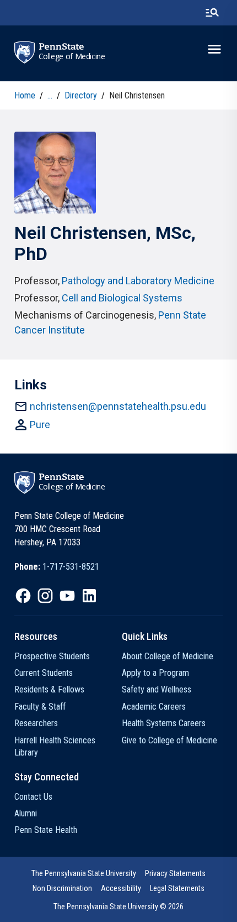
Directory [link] (80, 95)
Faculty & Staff (40, 706)
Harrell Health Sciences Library (54, 746)
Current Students (43, 673)
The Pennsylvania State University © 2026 (118, 906)
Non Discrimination (62, 888)
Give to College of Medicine (169, 740)
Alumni (25, 813)
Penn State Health (45, 830)
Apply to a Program (155, 673)
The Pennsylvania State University (83, 873)
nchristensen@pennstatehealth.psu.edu (118, 406)
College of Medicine (72, 56)
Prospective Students (52, 656)
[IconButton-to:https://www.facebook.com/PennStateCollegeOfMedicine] (23, 596)
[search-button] (212, 12)
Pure (40, 424)
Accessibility (121, 888)
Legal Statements (177, 888)
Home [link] (24, 95)
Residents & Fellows (49, 689)
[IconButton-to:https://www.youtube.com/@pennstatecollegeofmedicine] (67, 596)
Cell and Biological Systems (122, 298)
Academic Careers (154, 706)
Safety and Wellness (156, 689)
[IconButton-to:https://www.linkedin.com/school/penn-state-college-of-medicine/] (89, 596)
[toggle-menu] (214, 49)
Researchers (36, 723)
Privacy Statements (175, 873)
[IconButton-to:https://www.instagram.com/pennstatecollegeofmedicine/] (45, 596)
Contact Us (33, 796)
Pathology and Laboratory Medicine (138, 281)
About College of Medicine (167, 656)
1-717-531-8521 (70, 566)
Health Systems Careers (164, 723)
